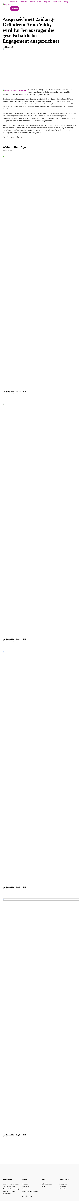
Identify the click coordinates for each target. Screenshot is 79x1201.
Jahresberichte (27, 1196)
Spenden (15, 8)
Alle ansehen (7, 150)
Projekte (47, 2)
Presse (43, 1186)
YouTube (62, 1189)
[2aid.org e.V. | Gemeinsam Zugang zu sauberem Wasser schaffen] (6, 5)
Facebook (63, 1186)
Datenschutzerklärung (11, 1189)
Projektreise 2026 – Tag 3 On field (14, 887)
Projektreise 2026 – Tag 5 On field (14, 391)
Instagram (63, 1184)
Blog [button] (66, 2)
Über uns (23, 2)
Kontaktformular (9, 1191)
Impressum (7, 1194)
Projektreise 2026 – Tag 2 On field (14, 1135)
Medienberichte (46, 1184)
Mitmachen (57, 2)
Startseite (13, 2)
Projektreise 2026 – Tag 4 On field (14, 639)
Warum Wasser (35, 2)
